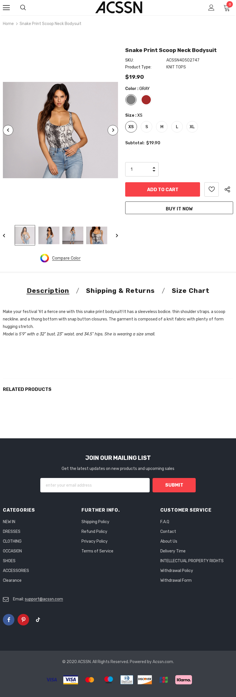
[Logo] (119, 7)
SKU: (129, 60)
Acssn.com (163, 661)
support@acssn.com (44, 599)
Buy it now (179, 209)
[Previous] (8, 130)
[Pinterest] (23, 619)
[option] (60, 130)
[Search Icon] (28, 8)
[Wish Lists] (211, 189)
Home (8, 23)
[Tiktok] (38, 619)
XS (131, 126)
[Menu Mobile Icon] (6, 7)
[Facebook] (8, 619)
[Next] (113, 130)
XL (192, 126)
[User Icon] (211, 8)
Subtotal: (134, 143)
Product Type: (138, 67)
